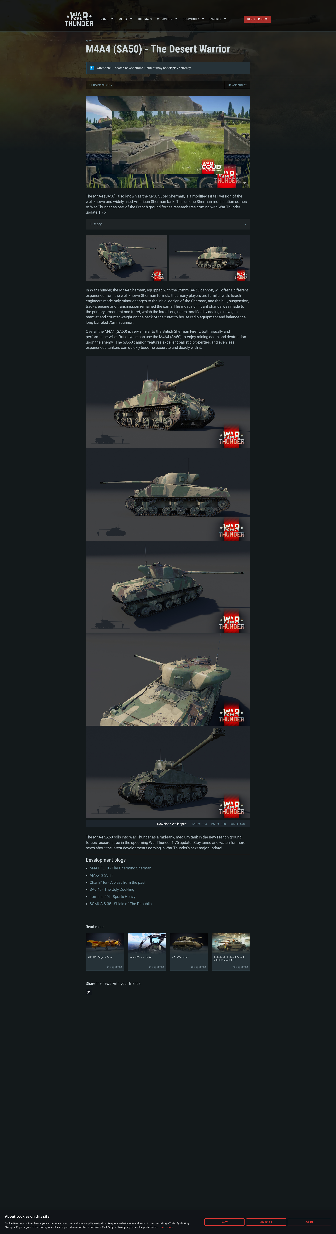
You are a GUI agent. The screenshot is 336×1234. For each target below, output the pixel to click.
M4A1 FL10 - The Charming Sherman (120, 868)
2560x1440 (237, 824)
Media (123, 19)
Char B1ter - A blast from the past (117, 882)
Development (237, 85)
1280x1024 (199, 824)
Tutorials (145, 19)
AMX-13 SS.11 (102, 875)
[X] (89, 992)
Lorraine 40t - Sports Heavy (112, 896)
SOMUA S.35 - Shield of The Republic (121, 904)
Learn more (166, 1227)
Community (191, 19)
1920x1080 (218, 824)
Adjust (309, 1222)
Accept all (266, 1222)
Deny (225, 1222)
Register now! (257, 19)
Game (104, 19)
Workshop (164, 19)
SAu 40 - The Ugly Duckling (112, 889)
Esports (215, 19)
